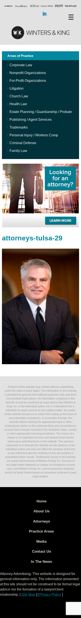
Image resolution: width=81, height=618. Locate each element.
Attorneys (41, 521)
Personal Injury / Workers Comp (34, 135)
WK (41, 33)
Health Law (18, 104)
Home (41, 501)
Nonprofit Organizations (28, 73)
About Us (41, 511)
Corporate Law (21, 65)
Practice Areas (41, 531)
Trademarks (19, 127)
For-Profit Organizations (28, 80)
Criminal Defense (23, 143)
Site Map (28, 594)
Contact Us (41, 551)
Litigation (17, 88)
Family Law (18, 151)
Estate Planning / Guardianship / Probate (41, 112)
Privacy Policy (50, 594)
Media (41, 541)
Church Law (19, 96)
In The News (41, 562)
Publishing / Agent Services (31, 119)
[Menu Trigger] (71, 17)
